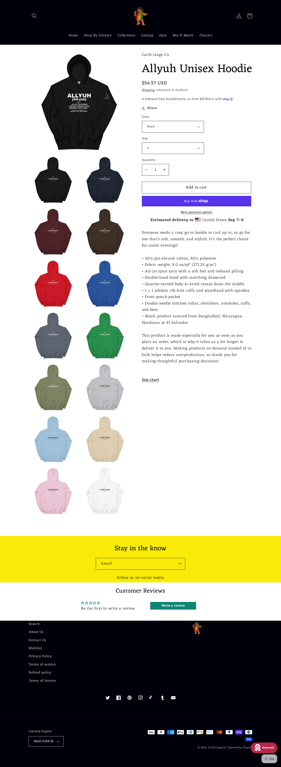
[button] (34, 16)
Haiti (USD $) (44, 741)
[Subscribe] (179, 564)
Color (145, 117)
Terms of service (42, 664)
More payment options (196, 212)
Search (34, 624)
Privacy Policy (40, 656)
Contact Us (37, 640)
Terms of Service (42, 681)
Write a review (173, 605)
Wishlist (35, 648)
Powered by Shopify (240, 747)
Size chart (150, 380)
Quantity (148, 160)
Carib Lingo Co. (217, 747)
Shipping (148, 90)
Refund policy (40, 672)
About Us (36, 632)
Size (145, 139)
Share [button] (152, 108)
